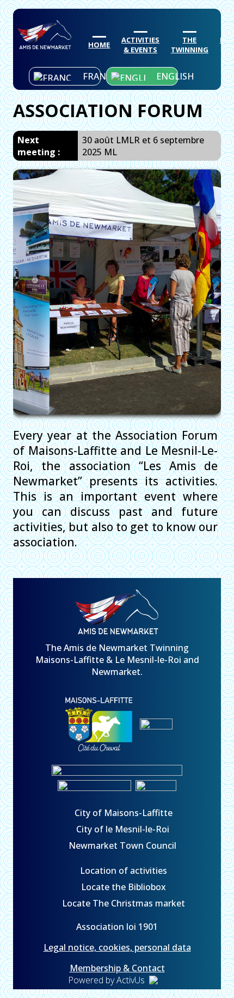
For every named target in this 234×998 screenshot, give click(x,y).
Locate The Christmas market (122, 903)
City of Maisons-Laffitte (122, 813)
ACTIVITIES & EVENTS (140, 44)
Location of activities (122, 871)
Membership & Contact (117, 968)
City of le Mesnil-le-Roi (122, 829)
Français (92, 76)
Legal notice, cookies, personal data (117, 947)
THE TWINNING (189, 44)
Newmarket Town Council (122, 845)
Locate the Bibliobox (122, 887)
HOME (99, 45)
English (167, 76)
